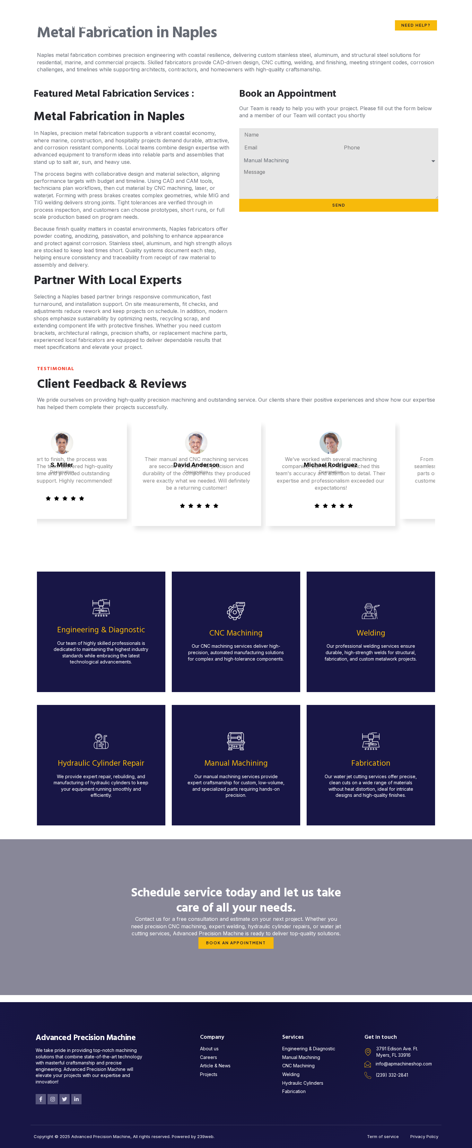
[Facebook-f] (41, 1099)
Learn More (101, 656)
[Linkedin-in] (76, 1099)
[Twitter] (64, 1099)
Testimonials (305, 12)
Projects (269, 12)
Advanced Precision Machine (79, 25)
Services (229, 12)
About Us (195, 12)
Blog (338, 12)
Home (166, 12)
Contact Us (367, 38)
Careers (364, 12)
